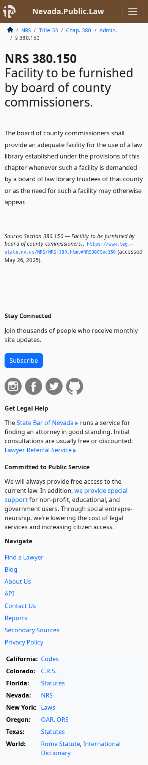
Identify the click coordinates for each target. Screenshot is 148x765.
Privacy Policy (24, 642)
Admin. (108, 30)
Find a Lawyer (24, 557)
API (9, 593)
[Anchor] (30, 201)
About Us (18, 581)
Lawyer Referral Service (38, 450)
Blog (11, 569)
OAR (47, 719)
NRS (26, 30)
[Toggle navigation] (132, 11)
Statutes (53, 683)
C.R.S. (49, 671)
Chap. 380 (78, 30)
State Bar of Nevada (45, 423)
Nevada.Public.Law (68, 11)
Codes (50, 659)
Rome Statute (60, 744)
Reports (16, 618)
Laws (48, 707)
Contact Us (20, 606)
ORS (63, 719)
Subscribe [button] (23, 360)
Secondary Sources (32, 630)
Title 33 (48, 30)
